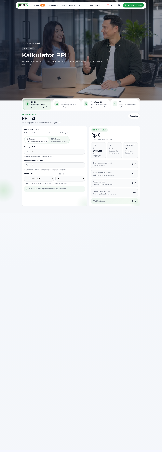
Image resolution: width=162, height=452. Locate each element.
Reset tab (134, 116)
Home (24, 43)
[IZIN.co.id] (23, 5)
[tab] (37, 104)
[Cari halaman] (119, 5)
